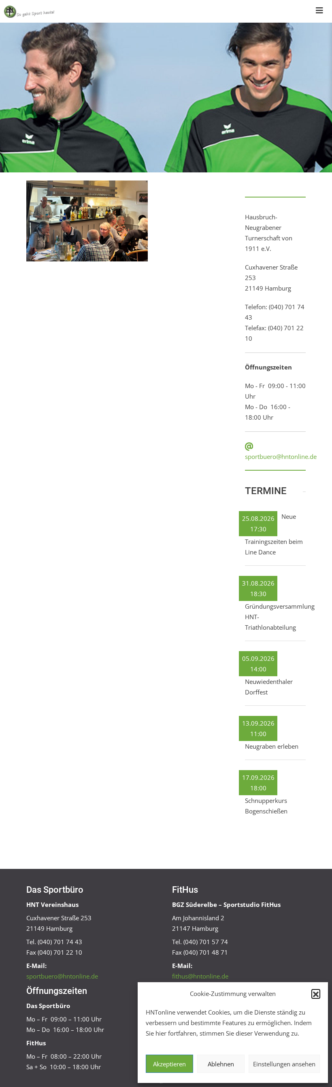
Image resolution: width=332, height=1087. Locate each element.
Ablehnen (221, 1064)
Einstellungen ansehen (284, 1064)
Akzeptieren (169, 1064)
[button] (316, 993)
